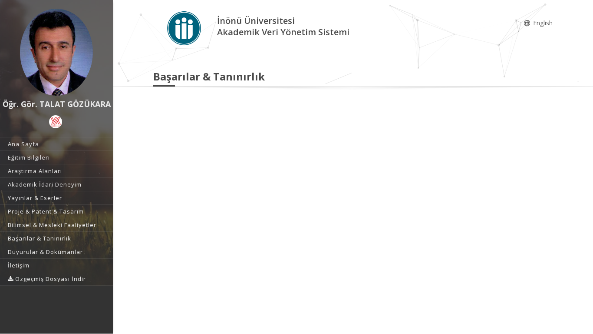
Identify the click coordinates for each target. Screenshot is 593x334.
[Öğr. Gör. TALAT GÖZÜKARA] (56, 52)
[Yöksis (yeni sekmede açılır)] (55, 121)
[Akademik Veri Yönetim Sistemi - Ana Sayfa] (185, 27)
